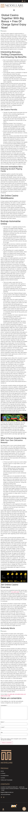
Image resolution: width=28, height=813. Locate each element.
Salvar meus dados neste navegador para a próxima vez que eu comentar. (13, 739)
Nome (2, 721)
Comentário (4, 705)
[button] (14, 10)
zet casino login (15, 591)
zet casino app (11, 694)
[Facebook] (22, 1)
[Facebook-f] (1, 797)
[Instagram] (24, 1)
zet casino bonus (19, 694)
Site (2, 732)
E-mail (3, 727)
